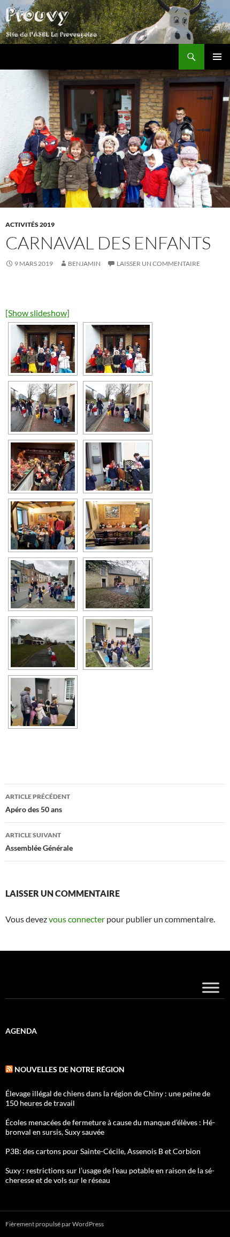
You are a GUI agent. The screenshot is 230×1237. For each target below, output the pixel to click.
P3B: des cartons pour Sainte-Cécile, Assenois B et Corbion (103, 1151)
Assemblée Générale (39, 841)
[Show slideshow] (37, 313)
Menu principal (217, 57)
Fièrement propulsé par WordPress (54, 1224)
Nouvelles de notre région (69, 1069)
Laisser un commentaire (158, 263)
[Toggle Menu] (210, 987)
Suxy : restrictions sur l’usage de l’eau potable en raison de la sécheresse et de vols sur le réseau (109, 1175)
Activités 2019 (30, 224)
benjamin (84, 263)
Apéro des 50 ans (37, 803)
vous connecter (77, 919)
